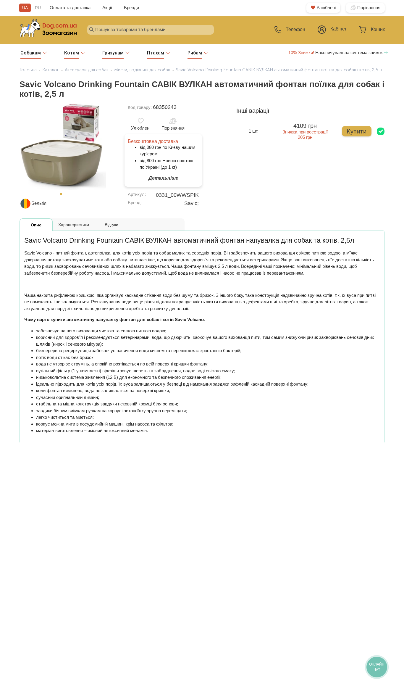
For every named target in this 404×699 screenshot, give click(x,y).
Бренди (131, 7)
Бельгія (38, 203)
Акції (107, 7)
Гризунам (113, 53)
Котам (71, 53)
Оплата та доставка (70, 7)
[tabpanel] (63, 146)
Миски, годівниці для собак (142, 70)
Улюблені (325, 7)
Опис (36, 225)
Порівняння (368, 7)
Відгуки (111, 224)
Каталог (50, 70)
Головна (28, 70)
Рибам (195, 53)
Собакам (30, 53)
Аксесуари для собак (87, 70)
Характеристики (73, 224)
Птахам (155, 53)
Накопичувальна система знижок (336, 52)
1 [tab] (63, 196)
